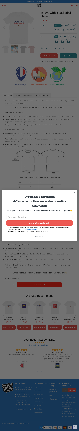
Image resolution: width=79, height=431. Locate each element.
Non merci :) (39, 237)
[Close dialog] (74, 192)
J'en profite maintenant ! (39, 223)
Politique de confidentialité (30, 229)
